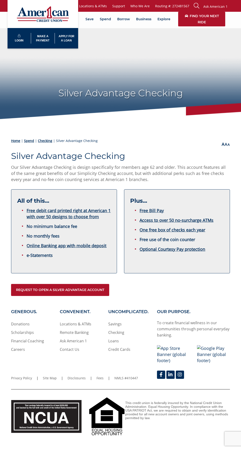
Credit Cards (119, 349)
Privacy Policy (21, 378)
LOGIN (19, 40)
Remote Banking (74, 332)
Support (118, 6)
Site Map (50, 378)
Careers (18, 349)
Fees (100, 378)
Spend (105, 19)
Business (143, 19)
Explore (163, 19)
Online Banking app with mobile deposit (66, 245)
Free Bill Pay (152, 210)
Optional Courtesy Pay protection (172, 249)
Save (89, 19)
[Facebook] (161, 375)
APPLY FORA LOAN (66, 38)
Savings (115, 324)
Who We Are (140, 6)
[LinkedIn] (170, 375)
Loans (113, 341)
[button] (210, 6)
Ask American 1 (73, 341)
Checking (45, 140)
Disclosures (77, 378)
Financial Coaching (27, 341)
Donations (20, 324)
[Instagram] (180, 375)
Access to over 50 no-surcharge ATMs (176, 220)
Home (15, 140)
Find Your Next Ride (204, 19)
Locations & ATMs (93, 6)
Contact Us (69, 349)
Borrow (123, 19)
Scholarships (22, 332)
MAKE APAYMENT (42, 38)
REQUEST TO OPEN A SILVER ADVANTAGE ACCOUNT (60, 290)
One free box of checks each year (172, 230)
